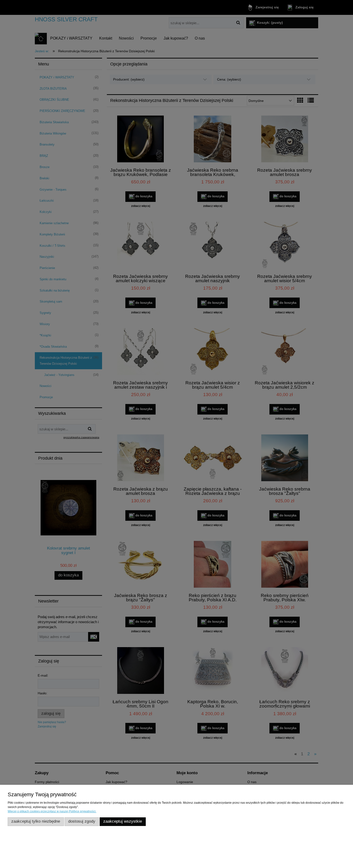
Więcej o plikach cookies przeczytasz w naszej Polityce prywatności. (52, 811)
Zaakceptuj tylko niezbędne (35, 821)
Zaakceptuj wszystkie (122, 821)
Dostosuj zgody (81, 821)
